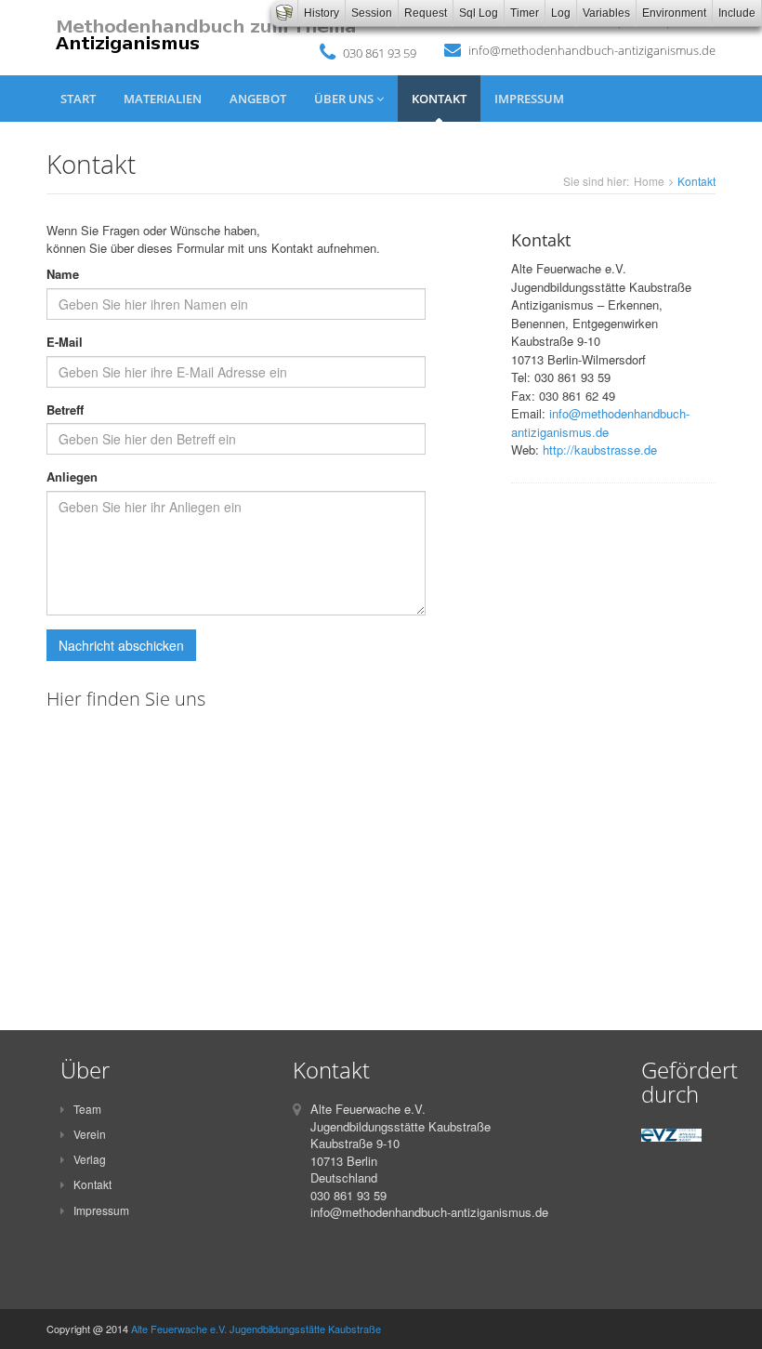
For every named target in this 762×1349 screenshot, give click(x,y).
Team (87, 1109)
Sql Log (478, 13)
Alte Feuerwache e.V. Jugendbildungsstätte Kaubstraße (256, 1328)
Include (736, 13)
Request (425, 13)
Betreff (65, 410)
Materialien (163, 98)
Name (62, 274)
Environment (674, 13)
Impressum (529, 98)
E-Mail (64, 342)
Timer (524, 13)
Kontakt (439, 98)
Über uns (345, 98)
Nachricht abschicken (121, 645)
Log (561, 13)
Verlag (89, 1159)
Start (78, 98)
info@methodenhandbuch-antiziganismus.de (592, 50)
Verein (89, 1134)
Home (649, 181)
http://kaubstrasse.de (600, 449)
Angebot (258, 98)
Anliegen (72, 477)
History (321, 13)
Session (371, 13)
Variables (606, 13)
